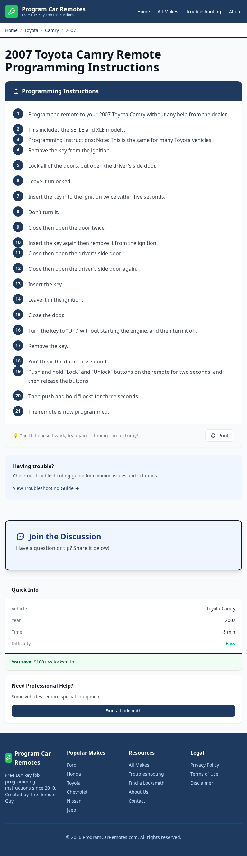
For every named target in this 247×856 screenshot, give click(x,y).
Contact (137, 801)
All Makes (168, 11)
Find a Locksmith (123, 711)
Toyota (74, 783)
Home (143, 11)
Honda (74, 774)
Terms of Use (204, 774)
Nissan (74, 801)
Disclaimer (201, 783)
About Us (138, 792)
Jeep (71, 810)
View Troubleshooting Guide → (46, 488)
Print (223, 435)
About (235, 11)
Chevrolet (77, 792)
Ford (72, 765)
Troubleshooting (203, 11)
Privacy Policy (204, 765)
